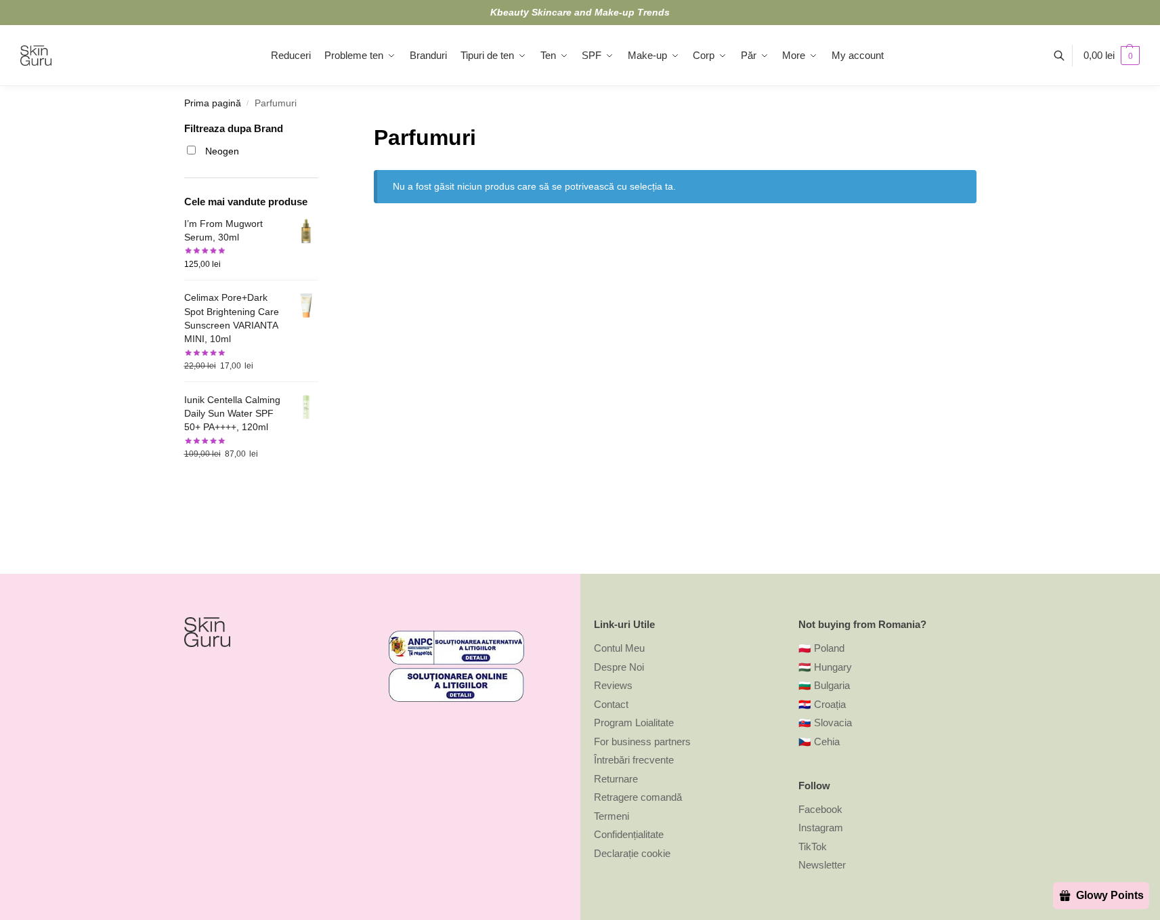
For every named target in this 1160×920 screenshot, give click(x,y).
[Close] (801, 257)
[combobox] (392, 491)
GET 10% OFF (461, 625)
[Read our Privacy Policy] (559, 567)
